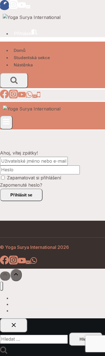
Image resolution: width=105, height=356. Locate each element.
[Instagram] (13, 7)
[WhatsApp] (29, 96)
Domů (19, 50)
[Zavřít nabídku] (1, 286)
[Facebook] (4, 7)
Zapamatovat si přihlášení (34, 178)
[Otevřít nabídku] (6, 122)
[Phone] (38, 96)
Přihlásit (22, 33)
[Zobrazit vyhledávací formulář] (14, 80)
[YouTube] (22, 7)
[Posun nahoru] (5, 276)
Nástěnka (23, 65)
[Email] (28, 7)
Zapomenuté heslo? (21, 185)
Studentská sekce (32, 57)
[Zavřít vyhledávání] (13, 325)
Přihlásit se (21, 195)
